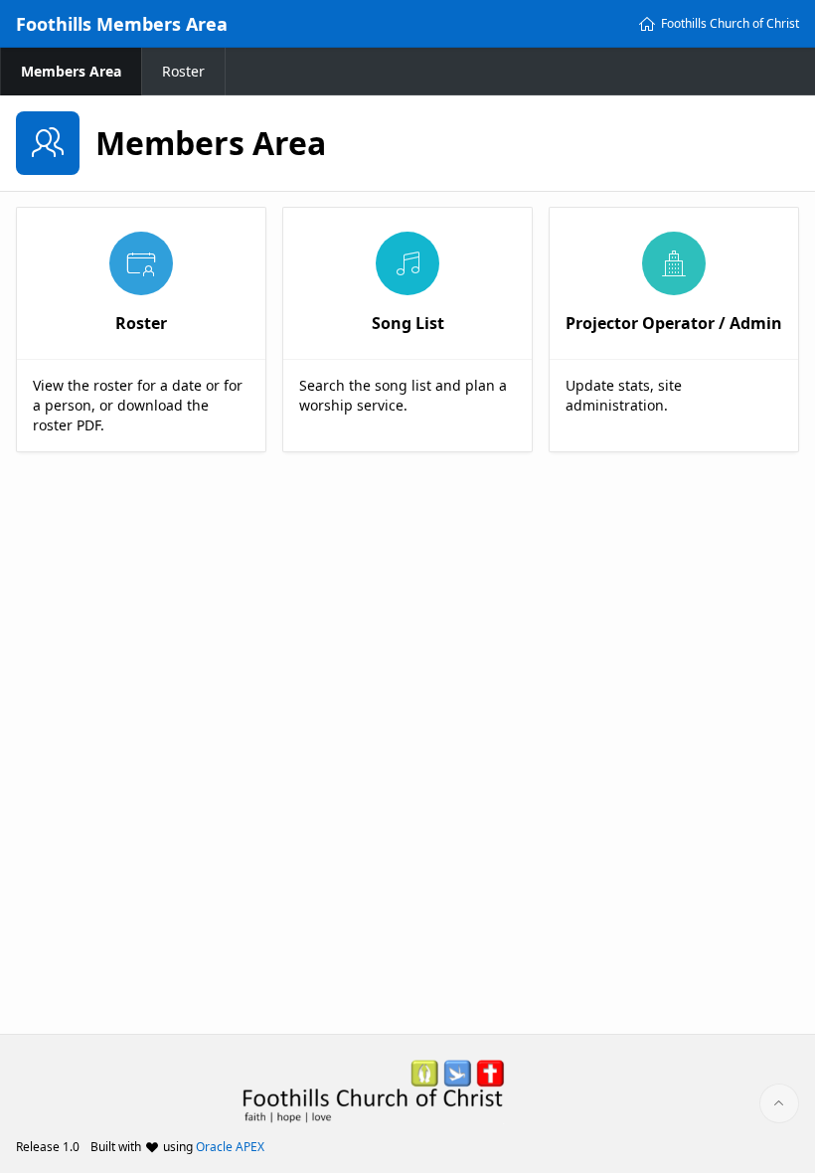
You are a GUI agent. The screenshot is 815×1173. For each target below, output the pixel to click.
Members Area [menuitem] (71, 71)
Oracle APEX (230, 1146)
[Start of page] (779, 1103)
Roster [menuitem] (183, 71)
